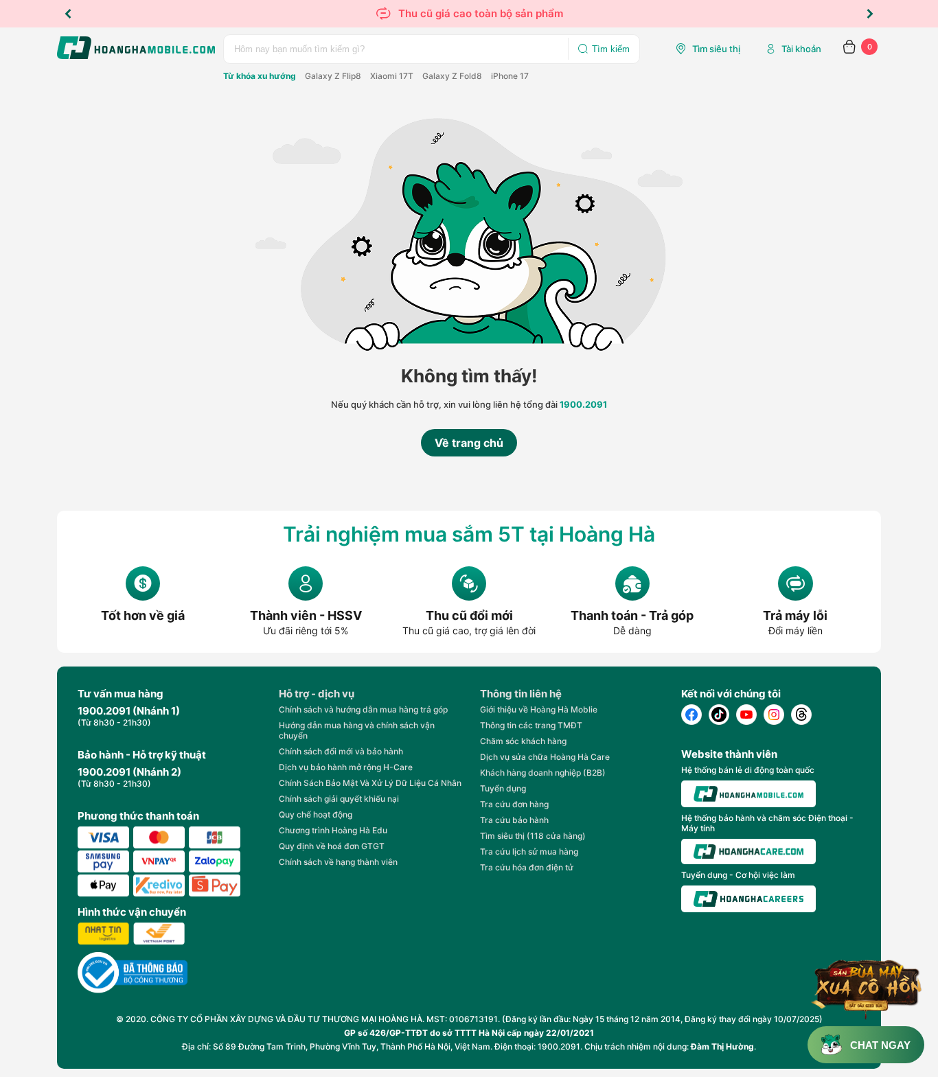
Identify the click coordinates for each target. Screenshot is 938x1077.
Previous (68, 14)
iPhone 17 (510, 76)
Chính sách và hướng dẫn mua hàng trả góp (363, 709)
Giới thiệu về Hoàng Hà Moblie (538, 709)
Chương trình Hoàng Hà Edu (333, 830)
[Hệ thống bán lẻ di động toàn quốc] (748, 793)
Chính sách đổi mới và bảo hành (341, 751)
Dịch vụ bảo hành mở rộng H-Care (346, 767)
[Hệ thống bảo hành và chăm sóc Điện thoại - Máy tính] (748, 852)
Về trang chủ (469, 443)
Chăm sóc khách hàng (523, 741)
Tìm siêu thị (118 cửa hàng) (533, 836)
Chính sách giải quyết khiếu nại (339, 799)
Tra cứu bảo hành (514, 820)
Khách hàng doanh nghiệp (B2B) (543, 772)
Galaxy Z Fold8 (452, 76)
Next (870, 14)
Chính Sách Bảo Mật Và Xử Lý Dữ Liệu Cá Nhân (370, 783)
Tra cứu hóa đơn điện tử (526, 867)
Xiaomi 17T (391, 76)
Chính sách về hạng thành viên (338, 862)
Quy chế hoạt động (315, 814)
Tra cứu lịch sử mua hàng (529, 851)
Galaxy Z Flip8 (333, 76)
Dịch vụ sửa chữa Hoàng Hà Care (545, 757)
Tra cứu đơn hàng (514, 804)
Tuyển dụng (503, 788)
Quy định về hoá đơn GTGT (332, 846)
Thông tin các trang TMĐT (531, 725)
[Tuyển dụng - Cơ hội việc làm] (748, 898)
